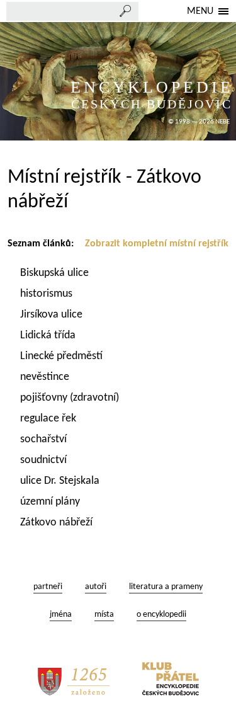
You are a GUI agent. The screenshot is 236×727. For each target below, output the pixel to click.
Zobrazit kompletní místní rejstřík (156, 244)
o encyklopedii (161, 614)
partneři (47, 587)
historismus (47, 294)
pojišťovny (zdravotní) (69, 398)
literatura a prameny (166, 587)
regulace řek (49, 419)
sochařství (44, 439)
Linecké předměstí (62, 356)
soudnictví (44, 460)
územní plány (51, 502)
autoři (95, 587)
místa (104, 614)
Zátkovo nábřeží (57, 523)
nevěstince (46, 377)
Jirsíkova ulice (52, 315)
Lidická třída (49, 335)
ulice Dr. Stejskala (61, 481)
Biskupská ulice (55, 273)
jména (61, 614)
